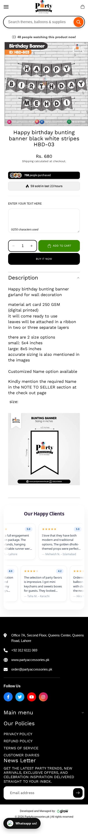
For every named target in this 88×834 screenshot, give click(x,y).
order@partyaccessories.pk (31, 669)
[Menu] (6, 7)
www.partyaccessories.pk (30, 660)
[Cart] (83, 7)
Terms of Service (21, 748)
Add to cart (62, 245)
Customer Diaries (21, 755)
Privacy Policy (18, 734)
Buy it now (44, 258)
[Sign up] (78, 793)
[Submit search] (78, 22)
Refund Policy (18, 741)
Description (23, 278)
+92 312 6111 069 (24, 650)
